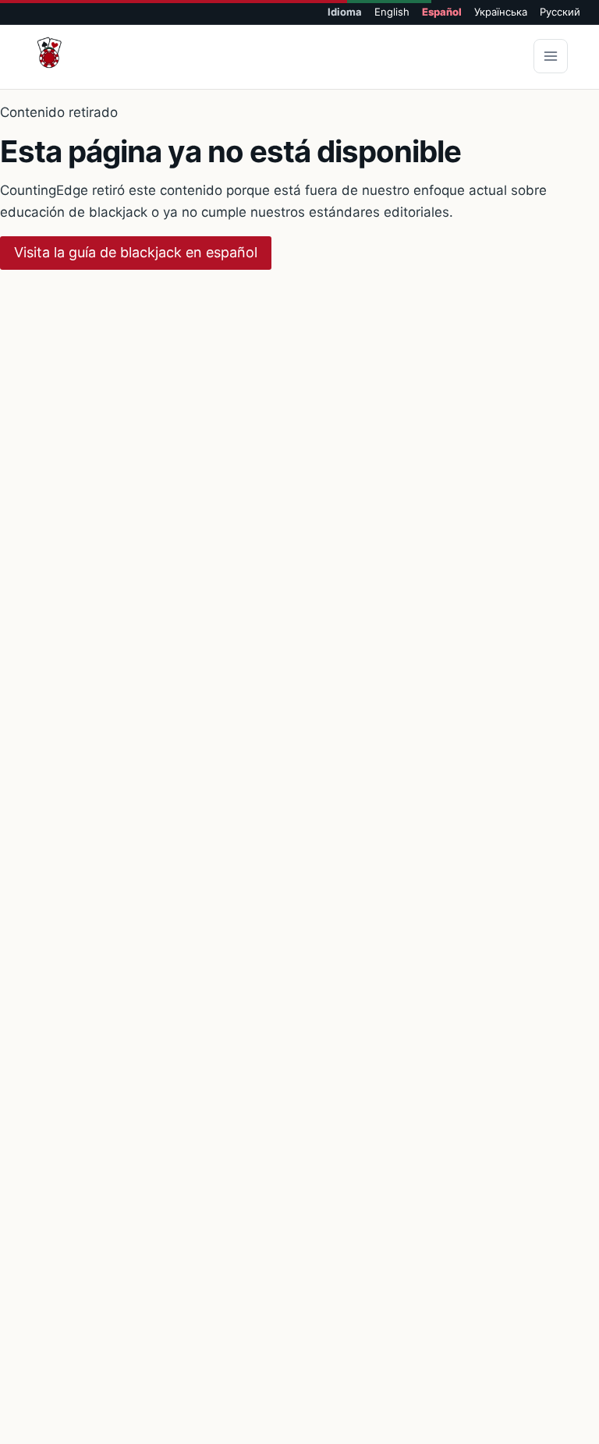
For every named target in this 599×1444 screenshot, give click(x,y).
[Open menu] (550, 56)
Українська (500, 12)
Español (442, 12)
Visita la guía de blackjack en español (135, 252)
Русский (560, 12)
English (391, 12)
